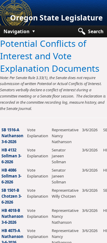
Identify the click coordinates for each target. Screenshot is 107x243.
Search (95, 31)
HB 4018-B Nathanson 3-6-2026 (12, 216)
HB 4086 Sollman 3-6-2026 (11, 176)
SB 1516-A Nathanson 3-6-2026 (12, 135)
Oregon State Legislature (56, 18)
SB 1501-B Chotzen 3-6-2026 (11, 196)
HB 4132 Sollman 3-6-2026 (11, 155)
